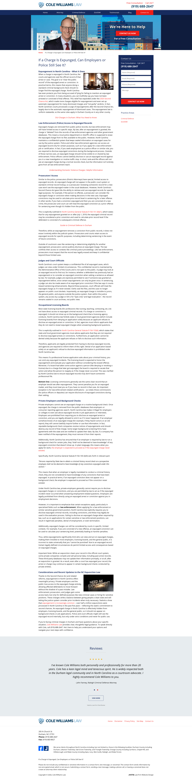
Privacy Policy (129, 721)
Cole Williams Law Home (60, 5)
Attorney (60, 12)
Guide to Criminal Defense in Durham (76, 225)
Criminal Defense (78, 12)
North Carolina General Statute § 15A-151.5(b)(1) (82, 212)
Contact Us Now (127, 33)
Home (45, 12)
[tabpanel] (96, 671)
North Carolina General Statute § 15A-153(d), (80, 330)
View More (96, 698)
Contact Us (144, 12)
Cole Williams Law (54, 624)
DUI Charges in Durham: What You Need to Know (76, 117)
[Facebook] (40, 748)
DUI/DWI (97, 12)
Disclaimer (118, 721)
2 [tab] (97, 689)
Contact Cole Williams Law (140, 5)
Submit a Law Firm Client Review (96, 705)
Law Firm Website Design (141, 775)
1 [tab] (94, 689)
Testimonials (114, 12)
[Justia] (46, 748)
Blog (130, 12)
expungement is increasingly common (58, 603)
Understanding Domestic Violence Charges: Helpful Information (76, 170)
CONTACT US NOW (136, 101)
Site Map (140, 721)
